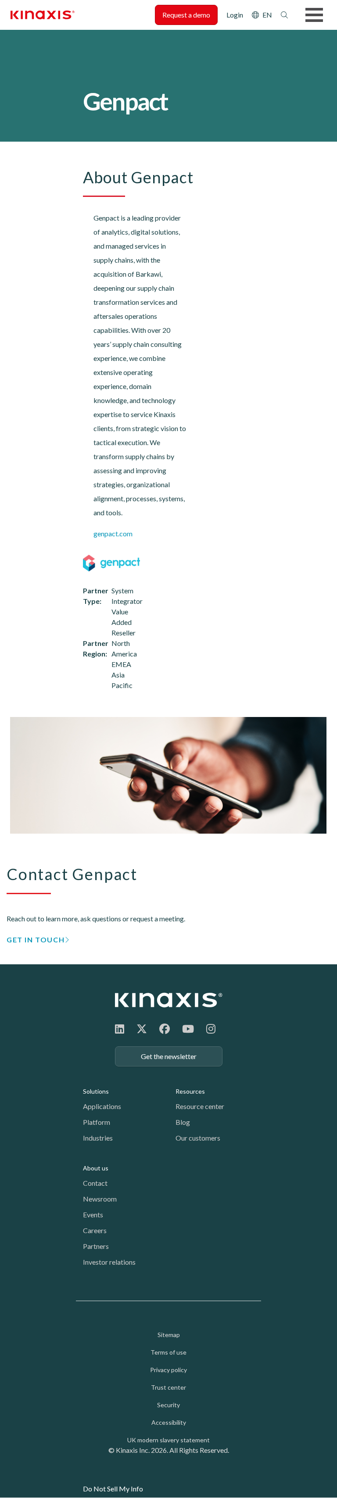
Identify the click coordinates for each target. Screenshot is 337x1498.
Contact (95, 1183)
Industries (98, 1138)
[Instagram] (210, 1028)
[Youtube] (188, 1028)
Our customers (198, 1138)
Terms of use (168, 1352)
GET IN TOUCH (36, 939)
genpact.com (113, 533)
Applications (102, 1106)
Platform (96, 1122)
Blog (183, 1122)
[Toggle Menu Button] (314, 14)
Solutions (96, 1091)
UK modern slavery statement (168, 1440)
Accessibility (168, 1422)
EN (267, 15)
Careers (95, 1230)
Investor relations (109, 1262)
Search (284, 15)
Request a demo (186, 15)
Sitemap (169, 1334)
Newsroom (100, 1199)
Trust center (168, 1387)
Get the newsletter (169, 1056)
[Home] (168, 1000)
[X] (141, 1028)
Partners (96, 1246)
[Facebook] (164, 1028)
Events (93, 1214)
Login (234, 15)
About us (95, 1168)
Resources (190, 1091)
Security (168, 1405)
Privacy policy (168, 1369)
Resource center (200, 1106)
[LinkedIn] (119, 1028)
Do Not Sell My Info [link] (113, 1488)
